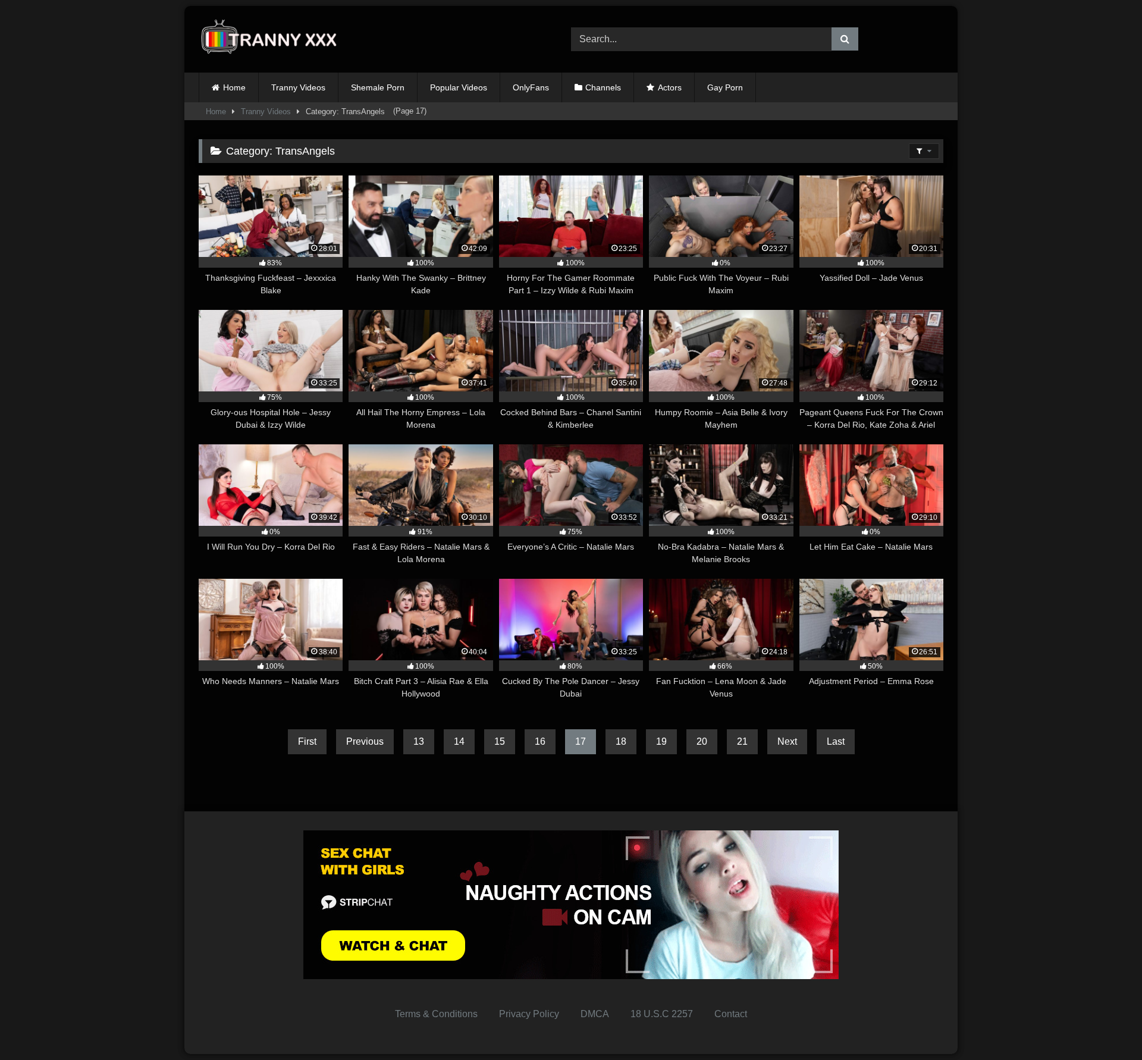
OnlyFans (531, 87)
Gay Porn (725, 87)
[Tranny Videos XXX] (273, 39)
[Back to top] (1105, 1024)
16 (540, 741)
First (307, 741)
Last (836, 741)
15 (499, 741)
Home (234, 87)
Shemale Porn (377, 87)
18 (621, 741)
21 (742, 741)
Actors (670, 87)
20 (702, 741)
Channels (603, 87)
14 (459, 741)
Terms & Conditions (436, 1014)
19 (661, 741)
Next (787, 741)
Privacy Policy (529, 1014)
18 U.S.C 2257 (661, 1014)
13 (418, 741)
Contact (730, 1014)
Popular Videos (458, 87)
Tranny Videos (298, 87)
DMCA (595, 1014)
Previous (365, 741)
